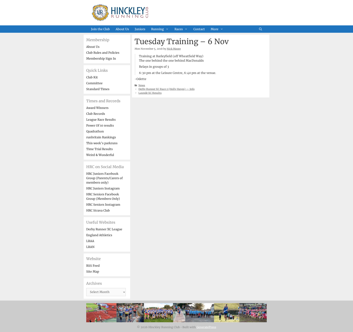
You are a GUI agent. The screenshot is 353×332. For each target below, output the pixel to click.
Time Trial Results (99, 149)
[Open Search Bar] (260, 29)
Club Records (95, 114)
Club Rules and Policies (102, 52)
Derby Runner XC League (104, 229)
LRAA (90, 241)
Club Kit (92, 77)
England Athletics (99, 235)
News (141, 85)
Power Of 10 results (100, 125)
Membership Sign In (101, 58)
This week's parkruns (101, 143)
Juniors (140, 29)
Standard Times (97, 89)
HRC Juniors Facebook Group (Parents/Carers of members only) (104, 178)
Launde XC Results (150, 93)
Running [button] (157, 29)
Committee (94, 83)
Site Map (92, 271)
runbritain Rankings (101, 137)
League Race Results (101, 119)
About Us (122, 29)
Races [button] (178, 29)
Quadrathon (95, 131)
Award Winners (97, 108)
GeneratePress (206, 327)
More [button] (214, 29)
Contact (199, 29)
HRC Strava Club (98, 210)
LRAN (90, 247)
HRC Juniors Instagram (103, 188)
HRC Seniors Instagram (103, 204)
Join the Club (100, 29)
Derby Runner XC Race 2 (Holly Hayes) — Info (166, 89)
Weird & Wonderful (100, 155)
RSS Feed (93, 265)
